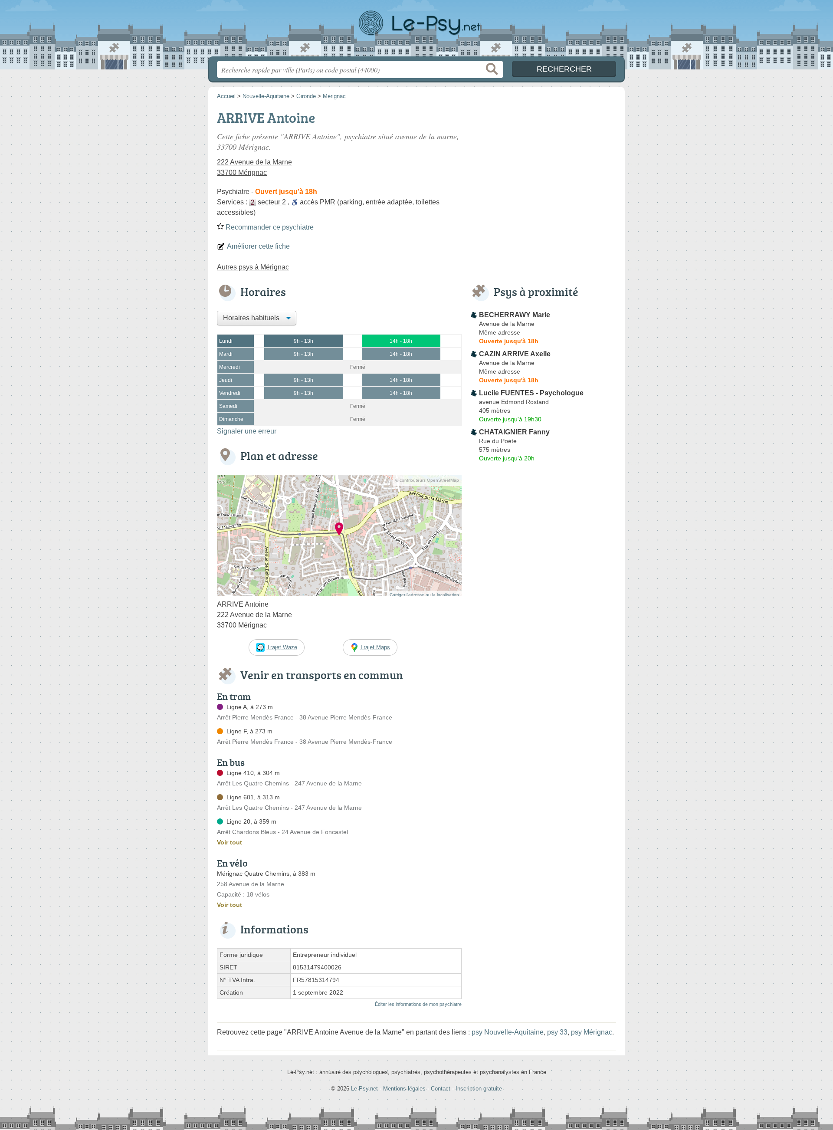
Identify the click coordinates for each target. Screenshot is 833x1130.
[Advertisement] (543, 167)
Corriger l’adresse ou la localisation (424, 594)
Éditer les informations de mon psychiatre (418, 1004)
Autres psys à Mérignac (253, 267)
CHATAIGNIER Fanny (514, 432)
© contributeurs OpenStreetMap (427, 480)
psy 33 (557, 1032)
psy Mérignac (591, 1032)
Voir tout (229, 842)
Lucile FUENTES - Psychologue (531, 393)
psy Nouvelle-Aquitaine (508, 1032)
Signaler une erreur (246, 431)
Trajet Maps (375, 647)
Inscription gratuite (479, 1088)
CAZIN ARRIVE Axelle (515, 354)
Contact (440, 1088)
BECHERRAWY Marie (514, 315)
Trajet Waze (282, 647)
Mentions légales (404, 1088)
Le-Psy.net (416, 31)
